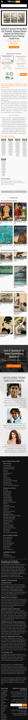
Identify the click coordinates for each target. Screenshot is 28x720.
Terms (2, 701)
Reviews (3, 698)
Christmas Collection (8, 520)
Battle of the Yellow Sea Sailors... (19, 260)
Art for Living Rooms (8, 537)
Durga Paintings (7, 529)
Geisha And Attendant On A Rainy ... (19, 337)
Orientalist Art (6, 477)
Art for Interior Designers (9, 557)
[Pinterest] (26, 708)
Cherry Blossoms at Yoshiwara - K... (6, 304)
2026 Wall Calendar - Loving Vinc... (6, 245)
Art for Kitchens (7, 540)
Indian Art (5, 471)
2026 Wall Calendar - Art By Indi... (6, 222)
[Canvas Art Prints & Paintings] (19, 609)
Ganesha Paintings (7, 497)
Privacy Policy (4, 705)
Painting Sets (6, 523)
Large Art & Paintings (8, 525)
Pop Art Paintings (7, 479)
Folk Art (5, 476)
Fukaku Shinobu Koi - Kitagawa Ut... (4, 335)
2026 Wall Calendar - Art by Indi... (20, 222)
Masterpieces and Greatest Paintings (12, 515)
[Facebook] (22, 708)
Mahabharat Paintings (8, 514)
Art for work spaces (8, 549)
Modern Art (6, 474)
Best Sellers (4, 181)
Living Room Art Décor (18, 182)
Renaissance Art (7, 482)
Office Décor (6, 554)
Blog (2, 713)
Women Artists (6, 512)
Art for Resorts (6, 546)
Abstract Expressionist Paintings (11, 485)
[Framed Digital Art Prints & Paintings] (24, 622)
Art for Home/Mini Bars (8, 543)
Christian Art (6, 508)
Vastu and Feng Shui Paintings (10, 532)
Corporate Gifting (7, 555)
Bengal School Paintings (9, 506)
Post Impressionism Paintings (10, 480)
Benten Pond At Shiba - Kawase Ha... (5, 276)
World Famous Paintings (9, 511)
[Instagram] (24, 708)
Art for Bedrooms (7, 538)
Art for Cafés (6, 547)
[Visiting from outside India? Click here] (19, 562)
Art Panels (5, 490)
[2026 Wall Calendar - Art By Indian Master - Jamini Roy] (6, 211)
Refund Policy (4, 699)
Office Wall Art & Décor (7, 184)
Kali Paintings (6, 531)
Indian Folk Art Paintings (9, 518)
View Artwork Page (13, 43)
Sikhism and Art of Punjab (9, 528)
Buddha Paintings (7, 493)
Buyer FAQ (3, 696)
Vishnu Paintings (7, 496)
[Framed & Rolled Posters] (17, 597)
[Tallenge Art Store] (14, 1)
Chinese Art (6, 509)
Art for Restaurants (7, 544)
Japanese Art (12, 181)
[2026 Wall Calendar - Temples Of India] (20, 235)
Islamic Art (5, 470)
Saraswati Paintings (7, 500)
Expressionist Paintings (8, 467)
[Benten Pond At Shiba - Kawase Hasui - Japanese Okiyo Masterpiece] (6, 270)
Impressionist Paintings (8, 468)
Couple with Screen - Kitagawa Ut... (18, 313)
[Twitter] (19, 708)
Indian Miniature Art (7, 473)
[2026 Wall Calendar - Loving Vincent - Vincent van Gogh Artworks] (6, 235)
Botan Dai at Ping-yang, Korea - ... (19, 286)
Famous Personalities (8, 526)
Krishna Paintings (7, 491)
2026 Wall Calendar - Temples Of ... (20, 245)
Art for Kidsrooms (7, 541)
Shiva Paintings (6, 494)
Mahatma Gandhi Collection (9, 502)
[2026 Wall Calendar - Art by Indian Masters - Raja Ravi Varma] (20, 211)
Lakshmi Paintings (7, 499)
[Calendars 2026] (11, 582)
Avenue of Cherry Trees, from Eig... (6, 262)
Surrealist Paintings (7, 483)
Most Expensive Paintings (9, 517)
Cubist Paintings (7, 465)
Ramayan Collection (8, 522)
